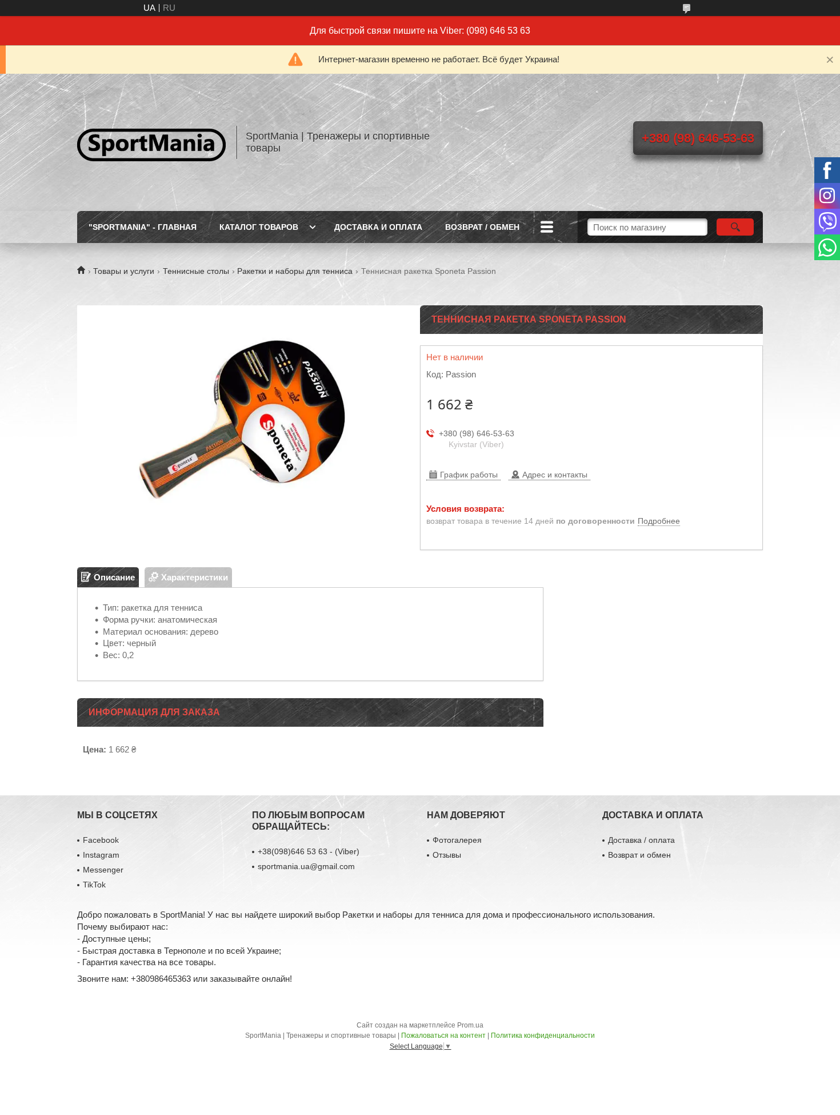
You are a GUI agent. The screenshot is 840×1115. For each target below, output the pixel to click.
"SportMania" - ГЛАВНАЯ (143, 227)
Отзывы (447, 854)
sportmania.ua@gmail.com (306, 866)
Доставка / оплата (641, 840)
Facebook (101, 840)
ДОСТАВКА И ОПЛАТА (378, 227)
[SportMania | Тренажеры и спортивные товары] (151, 142)
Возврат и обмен (639, 854)
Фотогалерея (457, 840)
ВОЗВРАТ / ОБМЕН (482, 227)
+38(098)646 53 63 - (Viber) (308, 851)
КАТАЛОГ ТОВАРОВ (258, 227)
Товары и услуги (123, 271)
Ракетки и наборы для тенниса (295, 271)
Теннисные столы (196, 271)
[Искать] (735, 227)
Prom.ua (470, 1025)
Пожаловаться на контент (443, 1036)
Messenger (103, 869)
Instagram (101, 854)
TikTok (94, 884)
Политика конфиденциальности (543, 1036)
